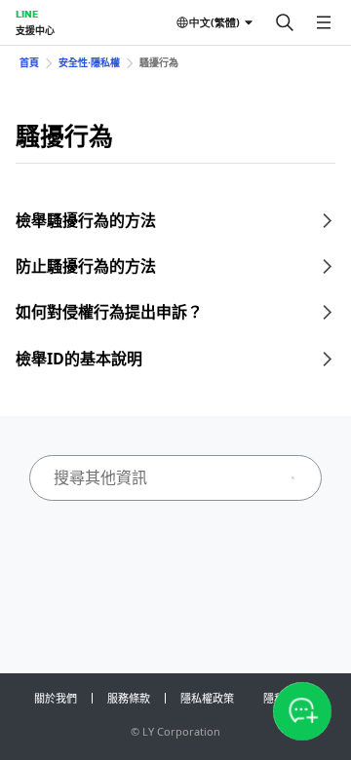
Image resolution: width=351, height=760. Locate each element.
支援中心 (35, 30)
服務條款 (128, 698)
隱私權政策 (207, 698)
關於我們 (55, 698)
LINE (27, 13)
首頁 (29, 62)
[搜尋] (284, 22)
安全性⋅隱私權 (89, 62)
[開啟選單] (323, 22)
